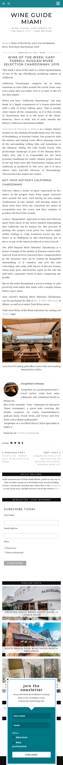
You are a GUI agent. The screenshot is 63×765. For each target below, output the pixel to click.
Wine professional (14, 552)
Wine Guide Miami (31, 18)
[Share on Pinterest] (19, 443)
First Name (9, 515)
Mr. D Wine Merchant (46, 300)
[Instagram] (4, 3)
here (57, 489)
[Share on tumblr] (22, 443)
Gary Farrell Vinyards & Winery (20, 129)
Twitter (21, 433)
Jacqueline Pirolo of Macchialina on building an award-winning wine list (47, 458)
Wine (42, 53)
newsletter (55, 485)
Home (5, 43)
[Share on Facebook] (11, 443)
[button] (59, 3)
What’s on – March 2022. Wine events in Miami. (15, 457)
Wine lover (11, 548)
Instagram (33, 433)
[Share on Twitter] (15, 443)
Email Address (11, 528)
